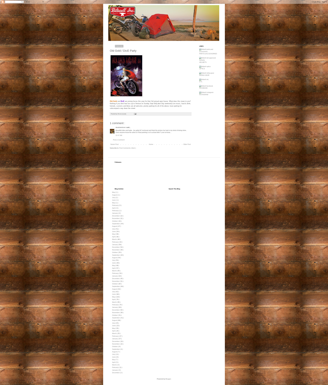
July (113, 197)
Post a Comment (119, 140)
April (114, 208)
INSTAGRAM (203, 95)
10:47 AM (119, 135)
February (115, 205)
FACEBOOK (203, 88)
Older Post (187, 144)
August (114, 195)
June (114, 200)
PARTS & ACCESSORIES (208, 54)
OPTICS (202, 69)
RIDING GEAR (204, 75)
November (116, 218)
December (116, 216)
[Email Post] (135, 114)
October (115, 221)
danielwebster (121, 127)
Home (151, 144)
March (114, 239)
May (113, 192)
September (116, 224)
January (115, 213)
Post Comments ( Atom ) (127, 148)
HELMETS (203, 62)
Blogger (168, 379)
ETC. (201, 82)
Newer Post (114, 144)
